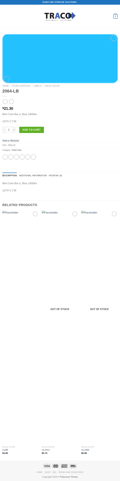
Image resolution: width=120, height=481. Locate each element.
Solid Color (52, 86)
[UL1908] (99, 327)
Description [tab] (9, 175)
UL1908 (85, 450)
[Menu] (4, 16)
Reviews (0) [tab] (55, 175)
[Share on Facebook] (10, 157)
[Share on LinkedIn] (33, 157)
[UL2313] (60, 327)
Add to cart (31, 129)
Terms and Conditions (70, 472)
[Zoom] (6, 79)
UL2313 (46, 450)
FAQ (54, 472)
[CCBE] (20, 327)
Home (5, 86)
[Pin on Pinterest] (27, 157)
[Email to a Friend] (22, 157)
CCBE (5, 450)
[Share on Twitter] (16, 157)
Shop (47, 472)
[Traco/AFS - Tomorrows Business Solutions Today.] (60, 16)
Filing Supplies (21, 86)
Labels (37, 86)
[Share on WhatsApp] (5, 157)
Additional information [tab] (33, 175)
